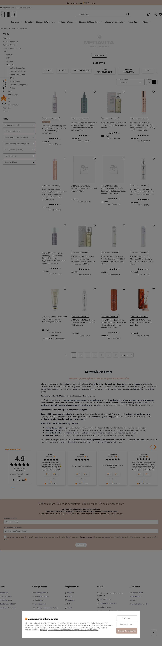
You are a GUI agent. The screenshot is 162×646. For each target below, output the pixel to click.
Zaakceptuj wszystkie (127, 630)
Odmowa (127, 618)
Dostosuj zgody (126, 624)
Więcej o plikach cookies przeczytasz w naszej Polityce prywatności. (69, 629)
